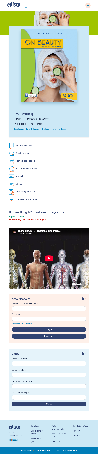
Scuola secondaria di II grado (26, 129)
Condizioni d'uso (80, 426)
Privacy (76, 431)
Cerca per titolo (19, 370)
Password (16, 314)
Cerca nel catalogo (20, 392)
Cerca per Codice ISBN (22, 381)
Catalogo (35, 426)
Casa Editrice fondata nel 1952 (18, 8)
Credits (76, 436)
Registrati (49, 336)
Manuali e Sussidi (59, 129)
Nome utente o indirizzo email (25, 304)
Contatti (56, 441)
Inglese (45, 129)
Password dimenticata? (22, 324)
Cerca (49, 404)
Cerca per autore (19, 359)
